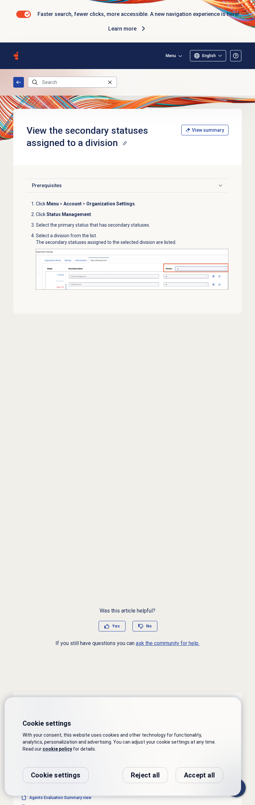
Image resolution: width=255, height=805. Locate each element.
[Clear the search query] (110, 82)
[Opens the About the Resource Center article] (235, 55)
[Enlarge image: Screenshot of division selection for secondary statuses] (132, 269)
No (149, 626)
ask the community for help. (168, 643)
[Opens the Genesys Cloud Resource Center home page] (16, 55)
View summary (208, 130)
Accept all (199, 775)
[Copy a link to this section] (124, 143)
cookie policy (57, 749)
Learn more (122, 29)
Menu (171, 55)
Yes (116, 626)
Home (18, 82)
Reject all (145, 775)
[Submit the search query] (35, 82)
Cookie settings (55, 775)
